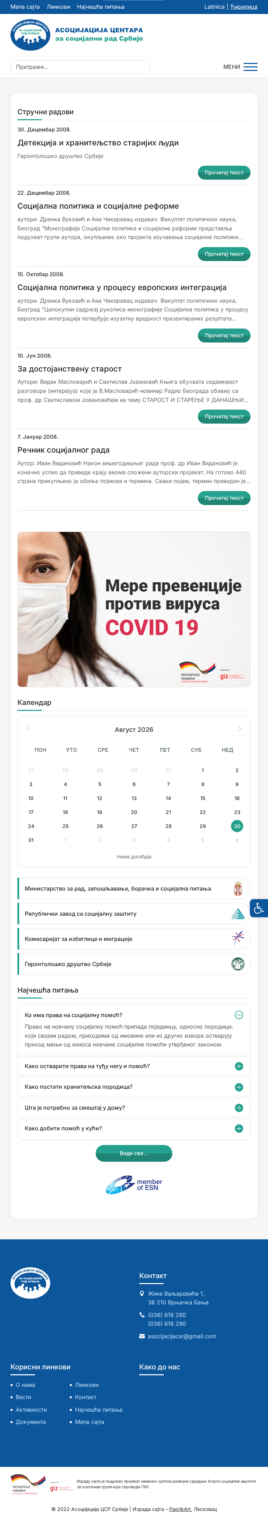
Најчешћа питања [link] (101, 6)
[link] (259, 908)
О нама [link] (25, 1384)
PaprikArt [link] (180, 1509)
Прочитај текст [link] (224, 172)
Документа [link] (31, 1421)
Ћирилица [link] (244, 6)
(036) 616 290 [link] (167, 1323)
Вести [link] (23, 1396)
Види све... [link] (134, 1153)
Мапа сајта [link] (25, 6)
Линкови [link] (58, 6)
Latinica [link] (214, 6)
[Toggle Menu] (240, 67)
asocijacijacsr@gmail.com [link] (182, 1336)
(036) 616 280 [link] (167, 1314)
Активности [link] (31, 1409)
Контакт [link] (85, 1396)
